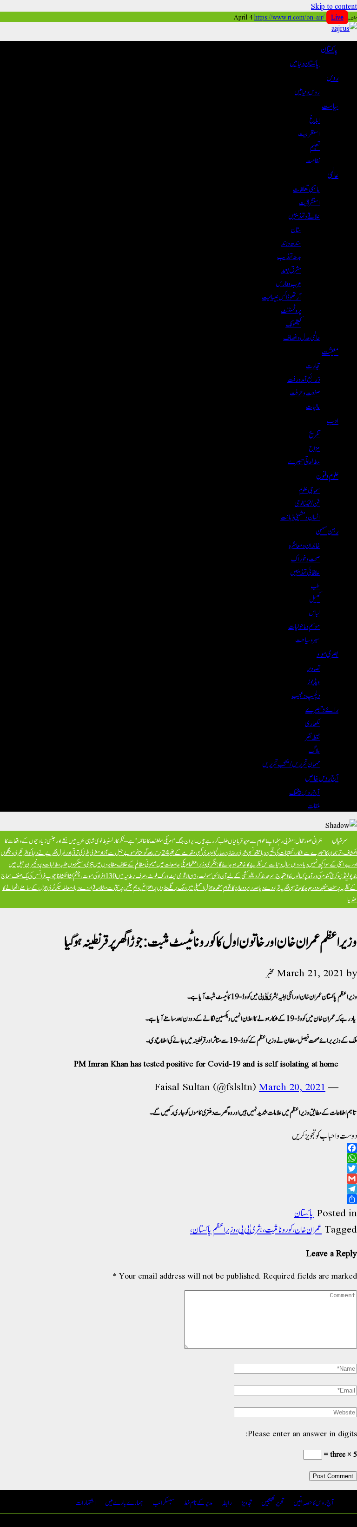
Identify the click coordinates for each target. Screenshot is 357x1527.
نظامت (312, 160)
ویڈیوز (313, 680)
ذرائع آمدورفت (303, 378)
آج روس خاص (321, 777)
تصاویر (313, 667)
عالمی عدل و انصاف (301, 336)
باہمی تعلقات (306, 188)
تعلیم (315, 146)
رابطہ (227, 1501)
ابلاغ (315, 119)
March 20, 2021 (292, 1086)
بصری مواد (327, 653)
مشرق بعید (291, 269)
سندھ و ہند (291, 242)
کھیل (314, 598)
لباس (314, 612)
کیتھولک (293, 323)
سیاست (330, 105)
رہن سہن (327, 530)
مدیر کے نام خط (198, 1501)
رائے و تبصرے (321, 708)
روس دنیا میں (307, 91)
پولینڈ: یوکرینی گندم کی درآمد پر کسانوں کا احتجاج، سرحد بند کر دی (302, 875)
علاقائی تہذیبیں (305, 571)
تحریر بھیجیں (272, 1501)
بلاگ (314, 749)
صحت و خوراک (305, 558)
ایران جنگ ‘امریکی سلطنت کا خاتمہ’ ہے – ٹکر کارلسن (152, 840)
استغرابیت (309, 133)
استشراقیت (309, 201)
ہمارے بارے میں (124, 1501)
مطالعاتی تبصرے (304, 460)
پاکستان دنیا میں (305, 62)
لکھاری (312, 722)
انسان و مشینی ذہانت (300, 516)
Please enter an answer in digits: (301, 1433)
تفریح (314, 433)
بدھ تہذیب (289, 255)
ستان (296, 228)
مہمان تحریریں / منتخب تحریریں (291, 763)
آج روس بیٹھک (304, 791)
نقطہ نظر (312, 736)
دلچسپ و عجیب (305, 694)
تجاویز (246, 1501)
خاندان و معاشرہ (304, 544)
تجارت (313, 365)
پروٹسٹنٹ (291, 309)
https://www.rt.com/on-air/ (299, 17)
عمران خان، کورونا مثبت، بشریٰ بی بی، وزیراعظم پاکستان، (256, 1228)
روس (332, 76)
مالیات (313, 405)
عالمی (332, 174)
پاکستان (329, 48)
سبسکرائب (163, 1501)
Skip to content (334, 6)
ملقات (313, 805)
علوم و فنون (327, 474)
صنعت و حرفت (305, 392)
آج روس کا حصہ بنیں (313, 1501)
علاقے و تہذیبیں (304, 215)
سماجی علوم (309, 489)
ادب (332, 419)
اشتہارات (85, 1501)
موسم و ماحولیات (304, 625)
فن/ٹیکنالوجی (307, 502)
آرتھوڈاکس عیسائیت (281, 296)
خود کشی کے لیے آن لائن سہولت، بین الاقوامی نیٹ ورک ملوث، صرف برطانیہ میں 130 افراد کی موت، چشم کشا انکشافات (153, 875)
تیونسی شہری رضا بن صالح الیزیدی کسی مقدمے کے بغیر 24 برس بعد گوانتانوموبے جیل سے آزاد (179, 852)
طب (315, 585)
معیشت (330, 350)
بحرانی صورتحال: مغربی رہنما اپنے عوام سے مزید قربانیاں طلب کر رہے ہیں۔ (259, 840)
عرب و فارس (288, 282)
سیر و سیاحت (307, 639)
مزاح (314, 447)
